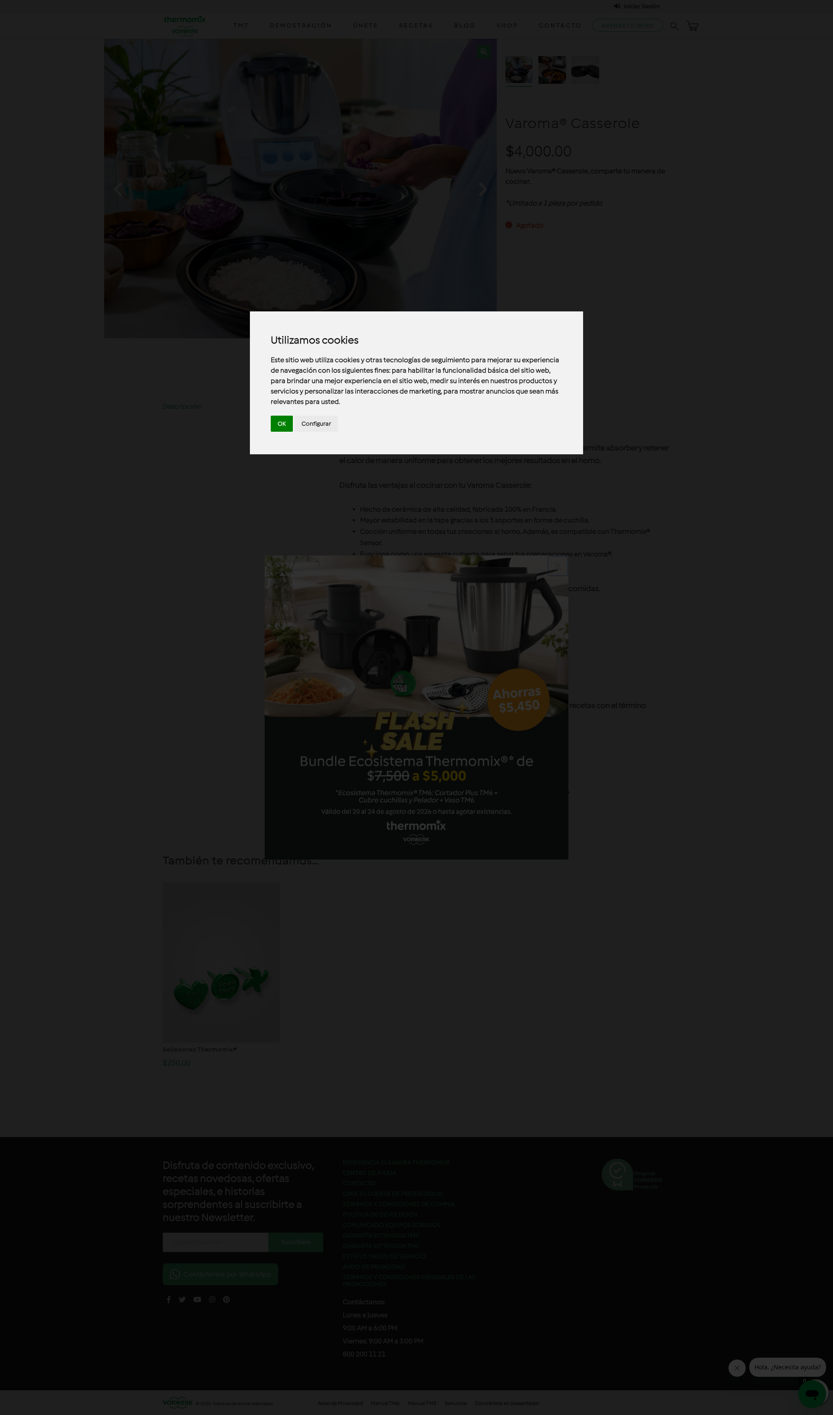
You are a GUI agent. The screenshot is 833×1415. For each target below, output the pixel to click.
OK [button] (282, 423)
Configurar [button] (316, 423)
